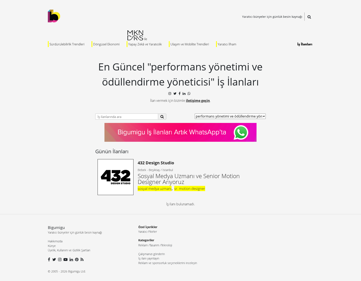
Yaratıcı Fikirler (147, 232)
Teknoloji (166, 245)
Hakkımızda (55, 241)
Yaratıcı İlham (227, 44)
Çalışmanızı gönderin (151, 254)
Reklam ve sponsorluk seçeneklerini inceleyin (167, 263)
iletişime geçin (198, 100)
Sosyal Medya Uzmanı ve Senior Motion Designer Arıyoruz (189, 173)
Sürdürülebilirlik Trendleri (67, 44)
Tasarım (154, 245)
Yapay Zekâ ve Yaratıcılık (145, 44)
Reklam (143, 245)
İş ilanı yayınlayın (148, 258)
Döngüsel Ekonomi (106, 44)
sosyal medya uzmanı (155, 188)
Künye (52, 246)
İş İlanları (304, 44)
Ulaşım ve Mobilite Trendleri (189, 44)
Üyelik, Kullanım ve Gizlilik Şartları (69, 250)
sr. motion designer (189, 188)
